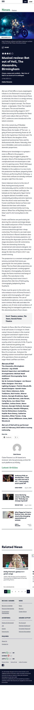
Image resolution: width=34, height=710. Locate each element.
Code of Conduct (23, 662)
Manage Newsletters (25, 631)
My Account (22, 623)
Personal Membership (8, 608)
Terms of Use (14, 662)
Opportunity (5, 631)
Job (3, 626)
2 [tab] (12, 591)
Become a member (7, 605)
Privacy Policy (5, 662)
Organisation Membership (5, 612)
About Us (4, 641)
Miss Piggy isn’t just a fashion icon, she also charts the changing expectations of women (23, 516)
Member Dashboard (24, 626)
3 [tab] (15, 591)
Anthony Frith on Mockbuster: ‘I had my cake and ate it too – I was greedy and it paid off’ (22, 479)
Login (30, 1)
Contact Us (5, 644)
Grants (4, 628)
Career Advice (23, 611)
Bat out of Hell (8, 364)
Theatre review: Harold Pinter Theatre (16, 318)
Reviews (14, 10)
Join (25, 1)
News (20, 605)
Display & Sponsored (8, 623)
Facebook (3, 665)
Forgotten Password (24, 628)
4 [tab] (18, 591)
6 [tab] (25, 591)
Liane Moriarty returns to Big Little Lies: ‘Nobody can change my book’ (22, 498)
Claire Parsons (7, 82)
